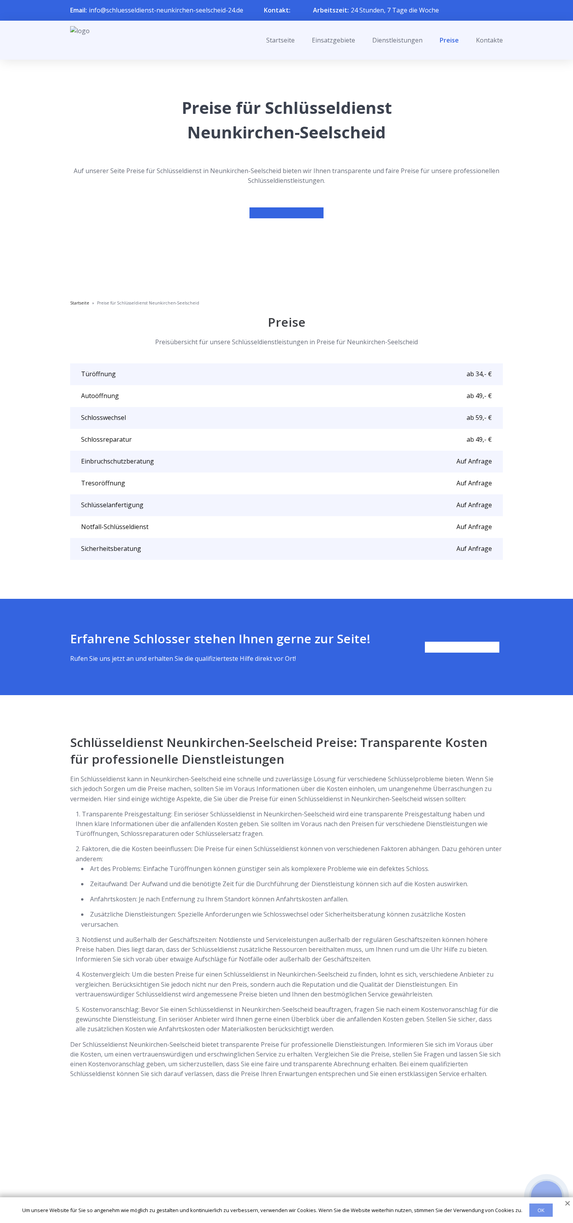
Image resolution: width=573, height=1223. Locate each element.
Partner (276, 1176)
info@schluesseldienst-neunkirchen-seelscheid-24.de (166, 10)
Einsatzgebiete (333, 40)
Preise (449, 40)
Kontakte (489, 40)
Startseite (280, 40)
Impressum (281, 1188)
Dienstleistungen (397, 40)
